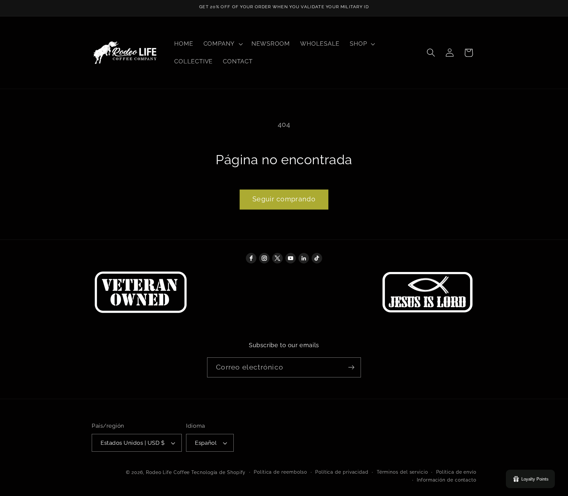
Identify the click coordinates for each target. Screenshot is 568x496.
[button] (222, 44)
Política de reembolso (280, 472)
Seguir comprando (284, 199)
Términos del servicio (402, 472)
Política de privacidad (341, 472)
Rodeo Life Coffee (168, 472)
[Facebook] (251, 258)
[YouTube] (290, 258)
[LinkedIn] (303, 258)
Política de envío (456, 472)
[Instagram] (264, 258)
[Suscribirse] (351, 367)
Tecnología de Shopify (218, 472)
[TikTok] (317, 258)
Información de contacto (446, 480)
